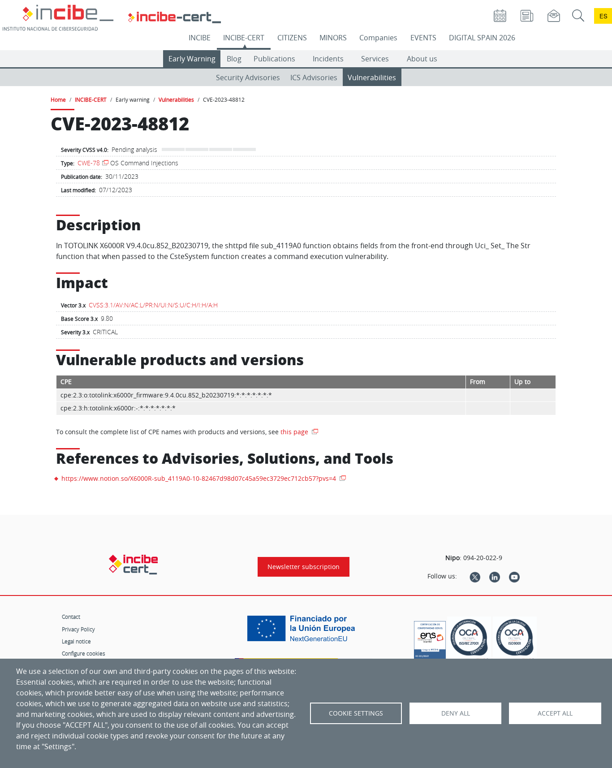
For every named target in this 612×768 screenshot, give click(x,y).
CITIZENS (292, 38)
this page (295, 431)
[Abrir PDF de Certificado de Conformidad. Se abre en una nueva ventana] (430, 638)
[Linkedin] (494, 576)
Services (375, 59)
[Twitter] (475, 576)
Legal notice (76, 641)
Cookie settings (356, 713)
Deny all (455, 713)
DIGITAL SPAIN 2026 (482, 38)
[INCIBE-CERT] (133, 564)
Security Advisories (248, 77)
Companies (378, 38)
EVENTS (423, 38)
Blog (234, 59)
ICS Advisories (313, 77)
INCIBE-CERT (243, 38)
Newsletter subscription (303, 567)
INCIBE (200, 38)
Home (58, 99)
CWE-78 (89, 163)
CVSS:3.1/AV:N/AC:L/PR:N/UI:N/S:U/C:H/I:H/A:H (153, 305)
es (603, 16)
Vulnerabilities (372, 77)
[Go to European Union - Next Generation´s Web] (303, 632)
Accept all (555, 713)
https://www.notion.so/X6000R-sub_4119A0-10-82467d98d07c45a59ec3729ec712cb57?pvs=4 (199, 478)
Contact (71, 616)
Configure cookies (83, 653)
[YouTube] (514, 576)
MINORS (333, 38)
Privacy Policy (78, 629)
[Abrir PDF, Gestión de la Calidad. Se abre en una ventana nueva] (515, 640)
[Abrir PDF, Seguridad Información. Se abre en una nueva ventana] (469, 640)
